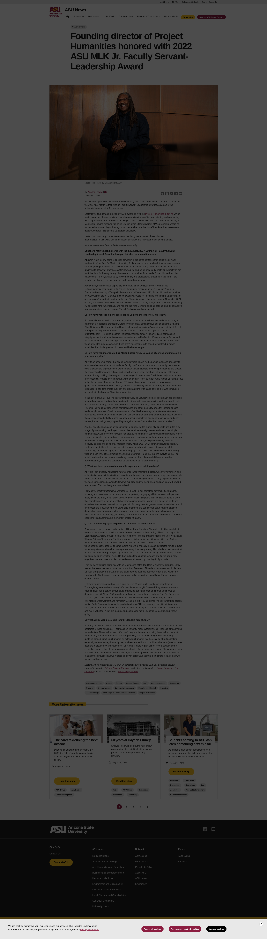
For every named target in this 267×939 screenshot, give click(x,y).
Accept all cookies (152, 929)
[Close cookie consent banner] (261, 924)
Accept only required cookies (185, 929)
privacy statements (89, 929)
